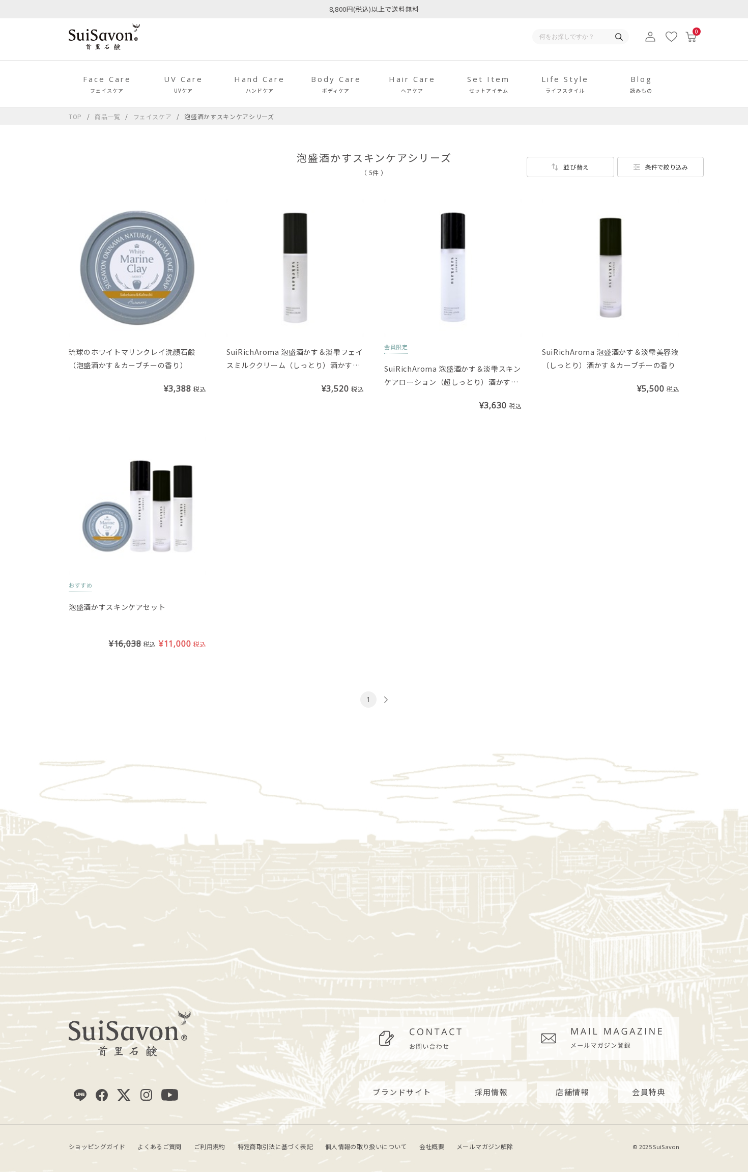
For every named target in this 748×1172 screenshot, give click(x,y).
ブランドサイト (401, 1091)
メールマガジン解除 (484, 1146)
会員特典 (649, 1091)
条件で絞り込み (666, 166)
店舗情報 (572, 1091)
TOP (75, 116)
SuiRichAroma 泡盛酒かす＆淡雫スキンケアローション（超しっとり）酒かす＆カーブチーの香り (452, 382)
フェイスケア (153, 116)
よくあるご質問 (159, 1146)
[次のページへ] (385, 699)
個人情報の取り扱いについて (366, 1146)
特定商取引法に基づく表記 (275, 1146)
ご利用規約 (209, 1146)
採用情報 (491, 1091)
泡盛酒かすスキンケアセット (117, 607)
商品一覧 (108, 116)
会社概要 (431, 1146)
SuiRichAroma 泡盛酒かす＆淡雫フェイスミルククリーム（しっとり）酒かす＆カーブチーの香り (294, 365)
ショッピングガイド (97, 1146)
